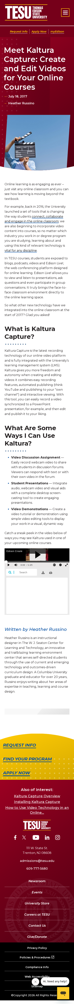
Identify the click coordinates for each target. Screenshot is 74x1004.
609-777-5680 (37, 868)
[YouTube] (36, 838)
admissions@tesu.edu (37, 861)
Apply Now (38, 31)
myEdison (57, 31)
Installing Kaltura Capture (37, 802)
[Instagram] (57, 838)
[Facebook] (15, 838)
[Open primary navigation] (65, 12)
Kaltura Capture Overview (37, 796)
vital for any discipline (21, 250)
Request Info (19, 31)
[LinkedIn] (47, 838)
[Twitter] (24, 838)
